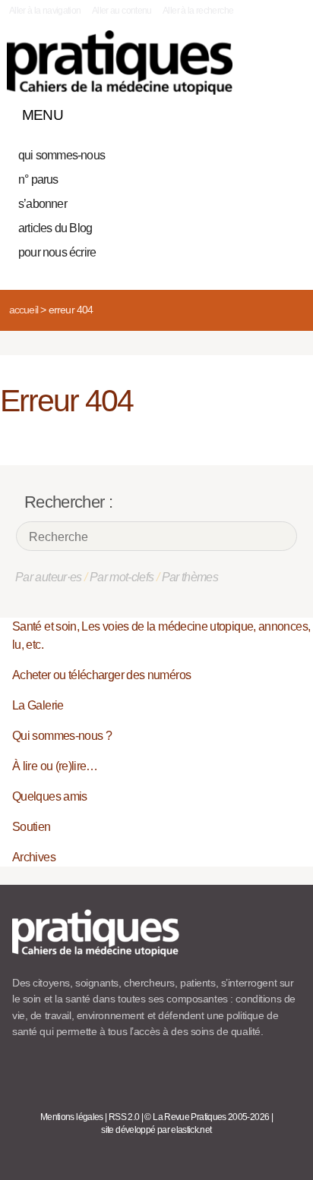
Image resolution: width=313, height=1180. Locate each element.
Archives (33, 857)
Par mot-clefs (122, 577)
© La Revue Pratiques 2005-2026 (206, 1117)
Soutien (31, 826)
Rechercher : (68, 501)
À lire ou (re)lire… (55, 766)
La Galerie (38, 705)
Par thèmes (190, 577)
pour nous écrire (57, 252)
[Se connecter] (285, 111)
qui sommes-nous (61, 155)
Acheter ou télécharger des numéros (101, 675)
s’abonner (42, 203)
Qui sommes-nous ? (62, 735)
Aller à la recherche (198, 10)
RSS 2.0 (124, 1117)
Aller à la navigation (45, 10)
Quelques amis (49, 796)
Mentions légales (71, 1117)
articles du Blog (55, 228)
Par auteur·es (48, 577)
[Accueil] (119, 62)
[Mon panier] (232, 111)
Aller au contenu (122, 10)
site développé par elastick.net (156, 1130)
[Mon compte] (258, 111)
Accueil (23, 310)
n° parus (38, 179)
